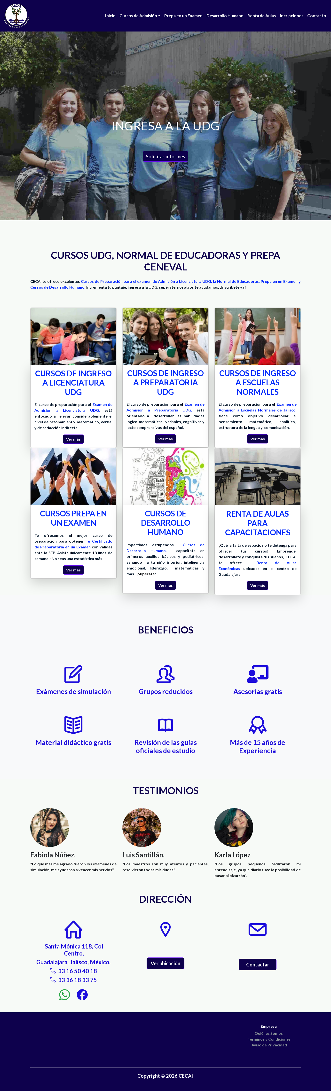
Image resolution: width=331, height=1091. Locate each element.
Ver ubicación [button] (165, 963)
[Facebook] (82, 994)
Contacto (316, 15)
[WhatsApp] (67, 994)
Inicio (110, 15)
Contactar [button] (257, 964)
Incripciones (291, 15)
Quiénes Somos (269, 1033)
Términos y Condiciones (269, 1039)
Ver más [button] (73, 439)
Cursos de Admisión (138, 15)
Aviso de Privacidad (269, 1045)
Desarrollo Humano (225, 15)
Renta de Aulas (261, 15)
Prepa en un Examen (183, 15)
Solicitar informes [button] (165, 156)
